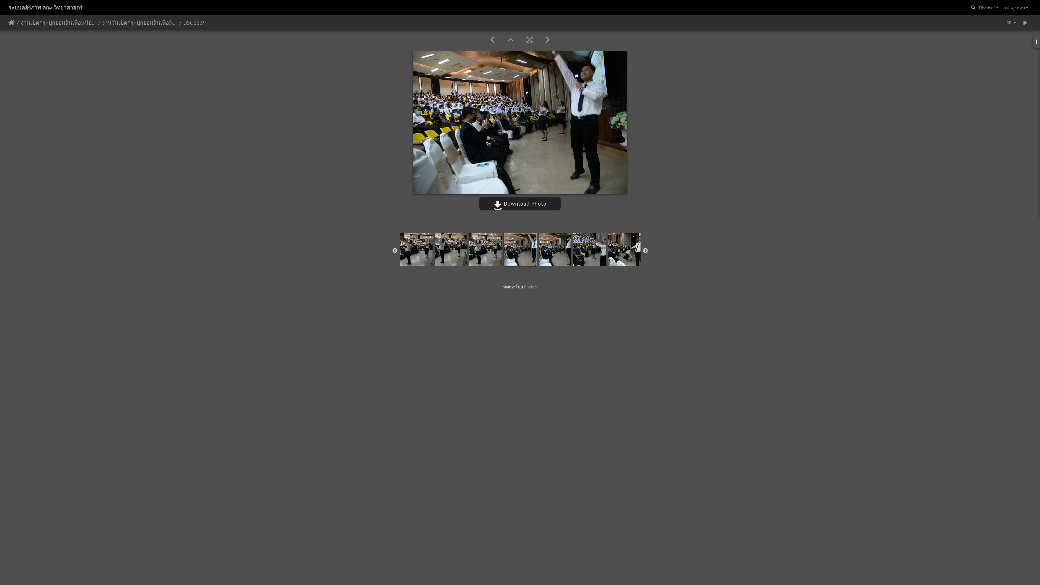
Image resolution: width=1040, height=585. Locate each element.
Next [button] (645, 250)
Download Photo (524, 203)
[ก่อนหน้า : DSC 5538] (492, 39)
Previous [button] (395, 250)
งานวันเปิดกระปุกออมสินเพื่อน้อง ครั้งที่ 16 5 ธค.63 (139, 22)
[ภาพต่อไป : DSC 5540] (547, 39)
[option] (416, 249)
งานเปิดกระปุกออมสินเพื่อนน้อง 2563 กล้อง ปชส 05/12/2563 (58, 22)
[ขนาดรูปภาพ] (1011, 22)
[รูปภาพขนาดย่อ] (510, 39)
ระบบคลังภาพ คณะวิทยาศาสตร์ (45, 7)
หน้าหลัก (11, 23)
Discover (987, 7)
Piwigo (530, 287)
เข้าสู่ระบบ (1015, 7)
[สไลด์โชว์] (1025, 22)
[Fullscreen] (529, 39)
